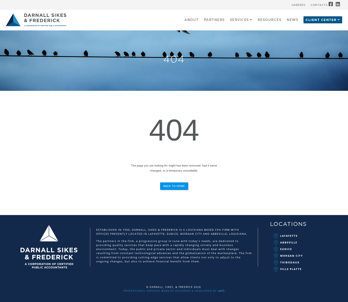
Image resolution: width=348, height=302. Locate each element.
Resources (270, 20)
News (292, 20)
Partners (214, 20)
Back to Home (174, 186)
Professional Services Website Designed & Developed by (170, 291)
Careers (298, 5)
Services (239, 20)
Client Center (321, 20)
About (191, 20)
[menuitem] (298, 4)
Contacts (319, 5)
